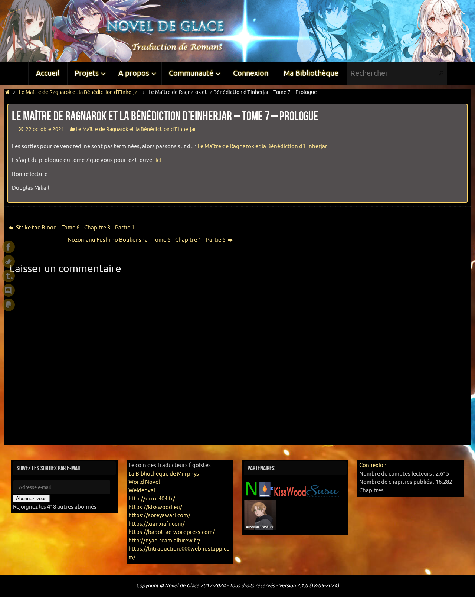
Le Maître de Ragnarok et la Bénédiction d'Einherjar (79, 92)
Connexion (373, 465)
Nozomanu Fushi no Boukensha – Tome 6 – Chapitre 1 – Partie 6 (147, 240)
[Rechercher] (441, 73)
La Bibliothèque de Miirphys (163, 473)
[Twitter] (8, 261)
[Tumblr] (8, 276)
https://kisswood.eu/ (155, 507)
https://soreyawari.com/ (159, 515)
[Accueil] (7, 92)
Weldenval (141, 490)
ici (158, 160)
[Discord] (8, 290)
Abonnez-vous (31, 498)
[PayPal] (8, 304)
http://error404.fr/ (151, 498)
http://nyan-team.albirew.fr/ (164, 540)
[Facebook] (8, 247)
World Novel (144, 482)
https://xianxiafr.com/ (156, 524)
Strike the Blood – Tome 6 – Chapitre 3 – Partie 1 (74, 227)
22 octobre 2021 (45, 129)
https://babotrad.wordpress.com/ (171, 532)
